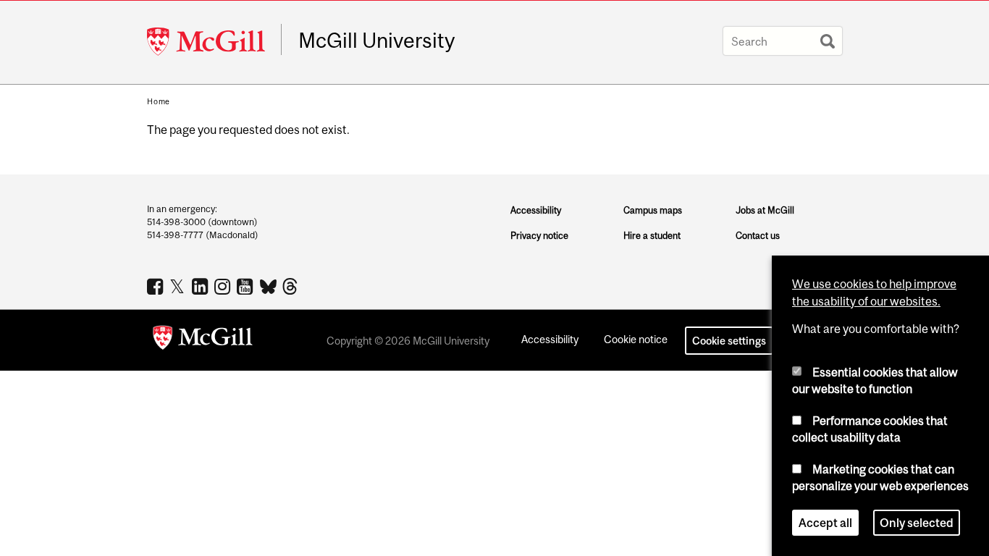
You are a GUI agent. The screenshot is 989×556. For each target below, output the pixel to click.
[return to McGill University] (202, 340)
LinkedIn (201, 286)
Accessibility (535, 210)
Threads (291, 286)
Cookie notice (636, 339)
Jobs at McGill (765, 210)
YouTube (246, 286)
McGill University (376, 40)
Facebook (157, 286)
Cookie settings (729, 340)
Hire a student (652, 235)
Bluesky (269, 285)
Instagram (224, 286)
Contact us (758, 235)
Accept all (825, 522)
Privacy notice (539, 235)
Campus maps (652, 210)
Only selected (917, 522)
